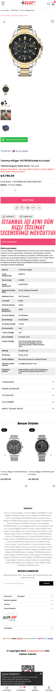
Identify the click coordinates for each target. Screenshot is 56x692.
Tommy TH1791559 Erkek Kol (16, 536)
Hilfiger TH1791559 (23, 549)
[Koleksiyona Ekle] (22, 207)
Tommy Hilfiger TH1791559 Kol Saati (21, 523)
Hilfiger (13, 549)
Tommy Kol (25, 547)
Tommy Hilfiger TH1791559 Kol (40, 521)
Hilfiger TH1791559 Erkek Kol (16, 552)
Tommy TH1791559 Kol (43, 539)
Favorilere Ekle (4, 486)
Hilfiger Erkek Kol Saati (34, 560)
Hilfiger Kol (20, 562)
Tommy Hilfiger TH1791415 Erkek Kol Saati (19, 473)
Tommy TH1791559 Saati (39, 541)
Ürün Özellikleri (9, 242)
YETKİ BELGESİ (8, 395)
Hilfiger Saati (45, 562)
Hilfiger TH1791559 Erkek (41, 549)
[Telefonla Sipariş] (16, 207)
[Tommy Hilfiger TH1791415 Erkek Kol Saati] (19, 448)
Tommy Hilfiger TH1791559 (34, 513)
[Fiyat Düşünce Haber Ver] (39, 207)
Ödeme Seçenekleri (10, 388)
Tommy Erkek (10, 544)
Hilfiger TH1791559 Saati (36, 557)
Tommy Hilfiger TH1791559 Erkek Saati (26, 519)
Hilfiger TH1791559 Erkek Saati (21, 555)
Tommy (7, 513)
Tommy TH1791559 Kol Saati (17, 541)
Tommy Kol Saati (38, 547)
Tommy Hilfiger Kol (16, 531)
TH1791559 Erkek (32, 565)
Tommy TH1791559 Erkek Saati (21, 539)
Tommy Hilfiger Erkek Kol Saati (20, 528)
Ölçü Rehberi (8, 402)
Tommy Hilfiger (17, 513)
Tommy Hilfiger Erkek (26, 526)
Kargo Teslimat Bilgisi (12, 408)
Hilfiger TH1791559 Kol (43, 555)
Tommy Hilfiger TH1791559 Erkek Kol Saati (26, 518)
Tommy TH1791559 (23, 534)
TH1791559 (21, 565)
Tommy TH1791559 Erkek (41, 534)
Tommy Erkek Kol (24, 544)
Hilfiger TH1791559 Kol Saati (15, 557)
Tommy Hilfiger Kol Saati (35, 531)
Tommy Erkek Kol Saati (41, 544)
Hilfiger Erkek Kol (18, 560)
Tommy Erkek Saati (12, 547)
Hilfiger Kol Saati (32, 562)
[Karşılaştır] (33, 207)
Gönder (46, 583)
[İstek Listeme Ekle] (27, 207)
